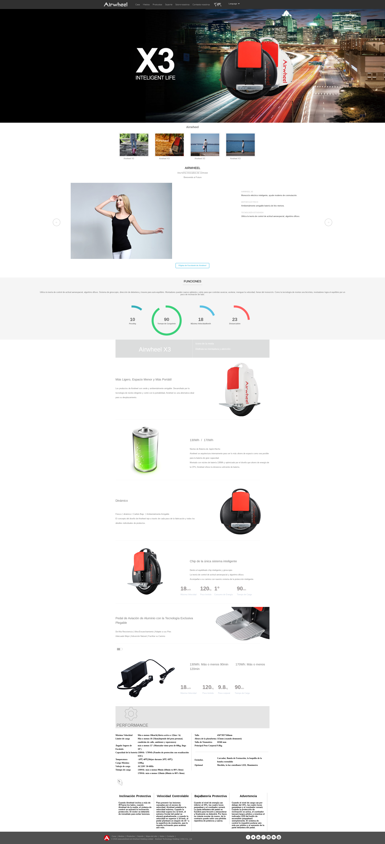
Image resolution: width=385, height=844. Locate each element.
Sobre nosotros (182, 4)
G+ (263, 837)
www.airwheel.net (125, 839)
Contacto (170, 836)
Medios (146, 4)
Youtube (258, 837)
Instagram (268, 837)
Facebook (248, 837)
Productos (157, 4)
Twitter (253, 837)
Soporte (168, 4)
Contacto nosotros (201, 4)
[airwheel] (115, 6)
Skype (273, 837)
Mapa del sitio (151, 836)
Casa (137, 4)
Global (279, 837)
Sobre (162, 836)
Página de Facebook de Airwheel (192, 266)
